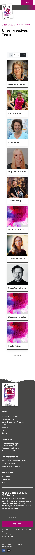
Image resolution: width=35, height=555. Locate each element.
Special (4, 433)
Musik (4, 425)
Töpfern (4, 430)
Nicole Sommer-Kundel (17, 230)
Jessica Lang (14, 200)
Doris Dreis (13, 142)
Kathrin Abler (15, 113)
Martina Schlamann (17, 84)
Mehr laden (17, 355)
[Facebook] (3, 550)
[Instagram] (9, 550)
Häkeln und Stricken (9, 419)
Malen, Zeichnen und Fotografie (13, 422)
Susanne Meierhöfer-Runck (17, 317)
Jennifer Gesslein (16, 259)
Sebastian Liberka (17, 288)
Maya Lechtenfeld (17, 171)
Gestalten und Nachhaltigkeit (12, 416)
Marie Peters (14, 346)
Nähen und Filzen (8, 427)
